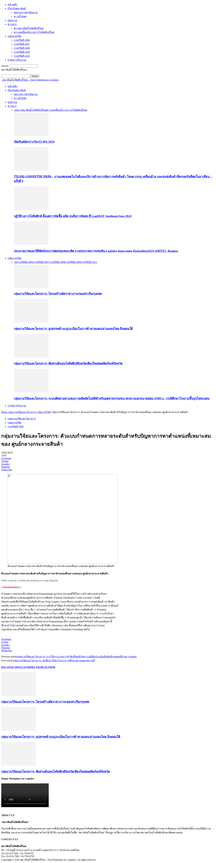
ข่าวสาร (12, 24)
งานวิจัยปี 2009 (22, 52)
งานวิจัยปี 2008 (22, 48)
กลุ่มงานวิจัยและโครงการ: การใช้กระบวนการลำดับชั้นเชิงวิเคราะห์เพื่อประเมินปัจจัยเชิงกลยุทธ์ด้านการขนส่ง (77, 656)
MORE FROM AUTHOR (41, 667)
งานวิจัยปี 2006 (22, 40)
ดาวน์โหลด (20, 16)
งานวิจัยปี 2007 (22, 44)
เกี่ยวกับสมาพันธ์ (17, 8)
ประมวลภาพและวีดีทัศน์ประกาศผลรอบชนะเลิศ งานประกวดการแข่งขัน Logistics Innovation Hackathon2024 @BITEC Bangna (96, 251)
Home (4, 412)
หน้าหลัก (12, 4)
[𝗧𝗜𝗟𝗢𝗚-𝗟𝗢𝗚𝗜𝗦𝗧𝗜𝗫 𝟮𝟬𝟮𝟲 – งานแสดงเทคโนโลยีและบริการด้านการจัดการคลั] (31, 169)
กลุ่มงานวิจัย (14, 36)
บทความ (12, 20)
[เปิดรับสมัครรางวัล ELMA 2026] (31, 135)
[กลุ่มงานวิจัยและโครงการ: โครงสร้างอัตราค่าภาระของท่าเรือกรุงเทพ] (31, 287)
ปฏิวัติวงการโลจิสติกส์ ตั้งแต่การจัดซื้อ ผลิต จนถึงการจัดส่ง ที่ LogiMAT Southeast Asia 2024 (72, 216)
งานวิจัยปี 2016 (22, 56)
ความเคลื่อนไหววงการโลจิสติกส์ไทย (34, 32)
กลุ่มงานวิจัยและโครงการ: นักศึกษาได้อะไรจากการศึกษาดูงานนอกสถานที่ (54, 660)
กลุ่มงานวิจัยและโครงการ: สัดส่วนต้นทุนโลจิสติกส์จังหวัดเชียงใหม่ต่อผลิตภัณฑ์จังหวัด (68, 363)
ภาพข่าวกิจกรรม (17, 60)
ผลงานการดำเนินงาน (25, 12)
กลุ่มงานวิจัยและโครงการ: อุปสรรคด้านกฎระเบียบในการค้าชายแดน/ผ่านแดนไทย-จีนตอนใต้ (73, 328)
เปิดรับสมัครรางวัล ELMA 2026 (34, 141)
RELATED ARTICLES (14, 667)
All (15, 110)
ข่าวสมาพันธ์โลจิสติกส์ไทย (28, 28)
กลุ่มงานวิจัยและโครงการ (22, 412)
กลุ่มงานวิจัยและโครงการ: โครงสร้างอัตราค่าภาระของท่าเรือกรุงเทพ (58, 293)
